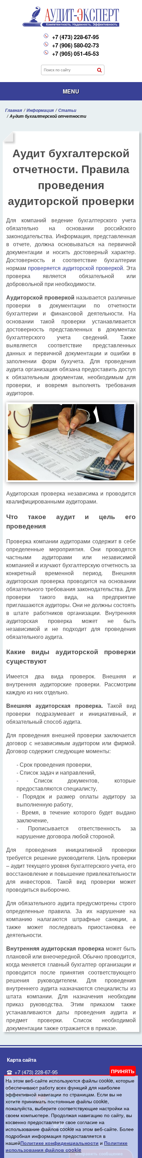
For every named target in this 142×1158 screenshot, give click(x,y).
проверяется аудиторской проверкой (75, 268)
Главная (13, 110)
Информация (40, 110)
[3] (99, 69)
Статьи (67, 110)
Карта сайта (21, 1059)
